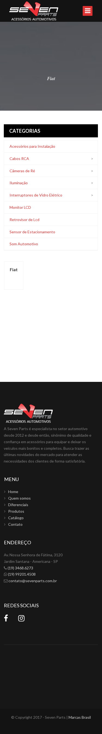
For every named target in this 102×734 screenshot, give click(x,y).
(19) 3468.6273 (20, 568)
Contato (15, 524)
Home (13, 491)
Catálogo (16, 517)
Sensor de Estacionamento (32, 231)
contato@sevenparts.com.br (32, 580)
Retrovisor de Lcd (24, 219)
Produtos (16, 511)
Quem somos (19, 498)
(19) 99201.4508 (22, 574)
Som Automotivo (24, 243)
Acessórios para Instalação (32, 146)
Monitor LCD (20, 207)
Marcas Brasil (80, 717)
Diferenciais (18, 504)
